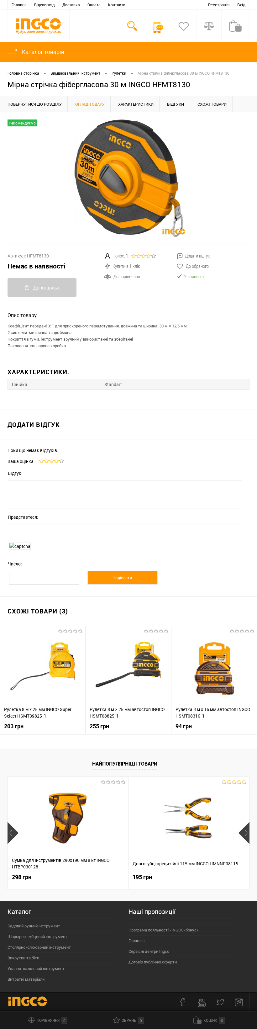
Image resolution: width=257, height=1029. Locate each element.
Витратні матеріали (26, 979)
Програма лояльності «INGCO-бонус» (163, 930)
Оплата (94, 4)
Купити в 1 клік (126, 266)
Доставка (71, 4)
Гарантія (136, 940)
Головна (19, 4)
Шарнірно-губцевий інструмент (37, 936)
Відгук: (15, 473)
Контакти (116, 4)
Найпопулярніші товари (124, 763)
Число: (15, 564)
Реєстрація (218, 5)
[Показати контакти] (159, 27)
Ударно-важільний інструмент (36, 968)
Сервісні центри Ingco (148, 951)
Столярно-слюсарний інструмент (39, 947)
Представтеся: (23, 517)
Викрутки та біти (23, 958)
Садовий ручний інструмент (34, 926)
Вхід (241, 5)
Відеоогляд (44, 4)
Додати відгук (197, 255)
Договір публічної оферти (152, 962)
